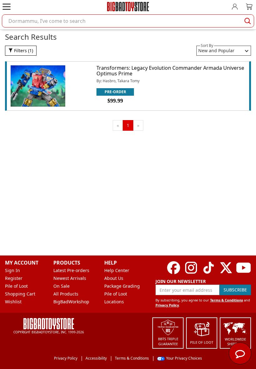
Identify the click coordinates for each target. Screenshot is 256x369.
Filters (23, 50)
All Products (65, 294)
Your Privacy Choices (184, 358)
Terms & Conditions (226, 300)
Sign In (12, 270)
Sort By (207, 45)
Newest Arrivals (69, 278)
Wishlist (13, 302)
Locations (114, 302)
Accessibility (96, 358)
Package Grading (122, 286)
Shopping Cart (20, 294)
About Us (113, 278)
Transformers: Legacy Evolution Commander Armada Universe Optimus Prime (170, 70)
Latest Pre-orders (71, 270)
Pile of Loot (16, 286)
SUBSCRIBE (235, 290)
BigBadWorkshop (71, 302)
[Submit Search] (247, 21)
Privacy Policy (167, 305)
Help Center (116, 270)
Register (13, 278)
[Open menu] (6, 6)
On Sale (61, 286)
